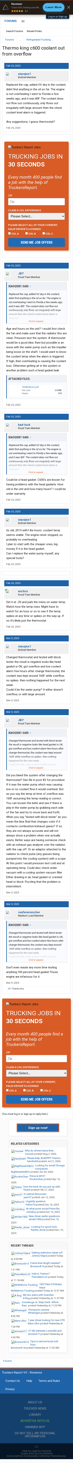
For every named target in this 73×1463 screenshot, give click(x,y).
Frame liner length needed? (45, 1263)
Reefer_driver (38, 1229)
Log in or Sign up (57, 16)
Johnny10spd (39, 1255)
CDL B (32, 233)
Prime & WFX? (37, 1176)
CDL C (49, 233)
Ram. (24, 1305)
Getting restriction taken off (47, 1252)
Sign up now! (38, 1128)
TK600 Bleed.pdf (30, 387)
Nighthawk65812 (20, 1171)
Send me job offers (37, 242)
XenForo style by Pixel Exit (36, 1450)
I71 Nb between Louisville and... (45, 1330)
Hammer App (35, 1427)
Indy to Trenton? (41, 1273)
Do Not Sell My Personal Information (35, 1434)
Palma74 (30, 1204)
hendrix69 (32, 1161)
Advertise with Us (34, 1421)
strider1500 (35, 1219)
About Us (35, 1402)
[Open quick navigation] (65, 39)
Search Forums (14, 31)
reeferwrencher (29, 912)
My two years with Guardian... (39, 1294)
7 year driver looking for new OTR (46, 1320)
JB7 (21, 273)
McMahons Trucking (22, 1290)
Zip (10, 195)
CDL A (15, 233)
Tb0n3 (26, 1189)
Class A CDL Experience (24, 210)
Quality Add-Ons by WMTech (37, 1453)
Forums (10, 21)
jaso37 (27, 1197)
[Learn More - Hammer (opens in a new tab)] (36, 7)
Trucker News (35, 1408)
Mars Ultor (34, 1323)
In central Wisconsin (35, 1194)
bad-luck (24, 425)
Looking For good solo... (45, 1226)
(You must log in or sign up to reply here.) (25, 1113)
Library (35, 1415)
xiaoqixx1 (24, 74)
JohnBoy (31, 1211)
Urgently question (36, 1201)
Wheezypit (34, 1312)
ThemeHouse (58, 1456)
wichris (23, 591)
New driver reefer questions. (44, 1216)
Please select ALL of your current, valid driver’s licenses (33, 226)
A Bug (26, 1298)
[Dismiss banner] (68, 7)
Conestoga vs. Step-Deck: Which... (41, 1302)
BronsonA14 (37, 1266)
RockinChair (36, 1179)
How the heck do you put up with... (42, 1186)
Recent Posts (34, 31)
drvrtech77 (34, 1334)
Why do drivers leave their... (40, 1150)
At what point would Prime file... (43, 1208)
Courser (29, 1153)
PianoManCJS (39, 1276)
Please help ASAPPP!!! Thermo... (44, 1158)
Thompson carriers (38, 1309)
